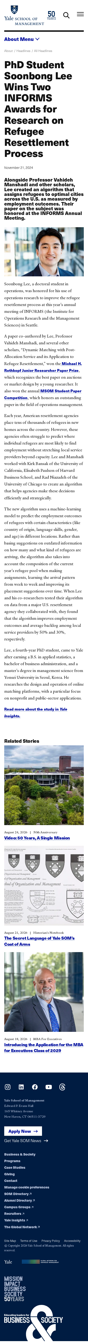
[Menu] (80, 14)
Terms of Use (28, 1241)
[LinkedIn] (21, 1088)
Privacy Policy (51, 1241)
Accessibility (72, 1241)
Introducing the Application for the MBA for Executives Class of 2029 (43, 1047)
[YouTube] (48, 1088)
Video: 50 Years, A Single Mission (37, 837)
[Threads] (62, 1088)
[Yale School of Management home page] (24, 15)
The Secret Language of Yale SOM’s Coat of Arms (39, 941)
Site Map (10, 1241)
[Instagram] (7, 1088)
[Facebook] (34, 1088)
